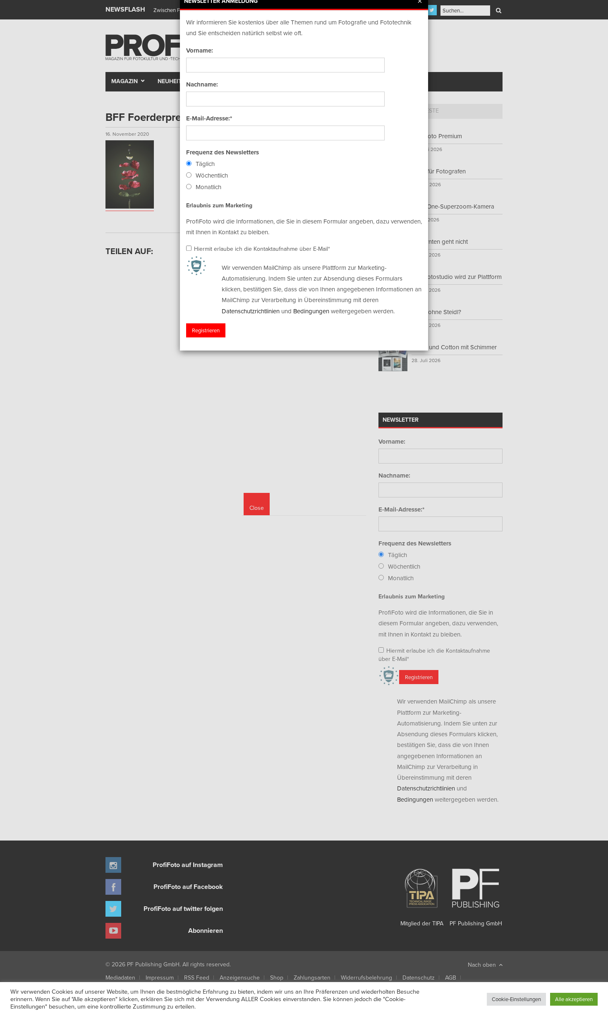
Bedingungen (311, 311)
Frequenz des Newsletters (222, 152)
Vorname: (199, 50)
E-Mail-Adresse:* (209, 118)
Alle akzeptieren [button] (574, 999)
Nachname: (202, 84)
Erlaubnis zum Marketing (219, 205)
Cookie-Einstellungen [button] (516, 999)
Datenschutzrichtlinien (251, 311)
